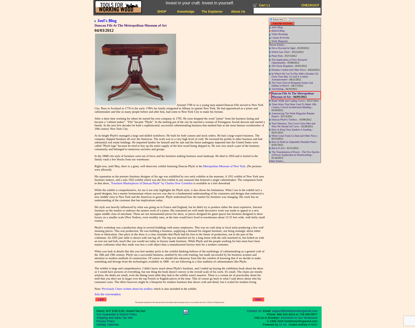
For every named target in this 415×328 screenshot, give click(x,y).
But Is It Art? (278, 148)
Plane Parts (277, 55)
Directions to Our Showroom (299, 317)
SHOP (161, 11)
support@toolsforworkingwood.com (294, 311)
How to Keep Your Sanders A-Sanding (291, 129)
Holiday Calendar (107, 324)
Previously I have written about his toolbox (127, 288)
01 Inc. (283, 324)
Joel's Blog (107, 20)
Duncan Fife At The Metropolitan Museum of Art (131, 25)
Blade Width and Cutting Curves (288, 100)
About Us (238, 11)
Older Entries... (277, 161)
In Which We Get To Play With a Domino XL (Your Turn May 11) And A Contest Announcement (295, 76)
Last (101, 299)
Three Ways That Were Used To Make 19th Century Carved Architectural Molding (294, 106)
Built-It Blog (278, 30)
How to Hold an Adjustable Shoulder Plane (294, 142)
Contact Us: (254, 311)
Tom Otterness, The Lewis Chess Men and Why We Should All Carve (293, 125)
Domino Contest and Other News (289, 69)
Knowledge (185, 11)
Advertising (278, 89)
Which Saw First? (281, 52)
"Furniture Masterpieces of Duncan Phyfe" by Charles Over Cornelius (151, 183)
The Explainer (212, 11)
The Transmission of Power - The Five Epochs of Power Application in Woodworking (295, 153)
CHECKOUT (310, 5)
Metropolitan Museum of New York (224, 166)
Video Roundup (280, 34)
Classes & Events (280, 37)
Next (258, 299)
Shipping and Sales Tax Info (114, 317)
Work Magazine (280, 41)
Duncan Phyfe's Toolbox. (285, 119)
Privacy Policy (105, 321)
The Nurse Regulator (282, 66)
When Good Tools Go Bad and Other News (294, 135)
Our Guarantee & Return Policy (116, 314)
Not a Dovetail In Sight (283, 48)
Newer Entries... (277, 44)
